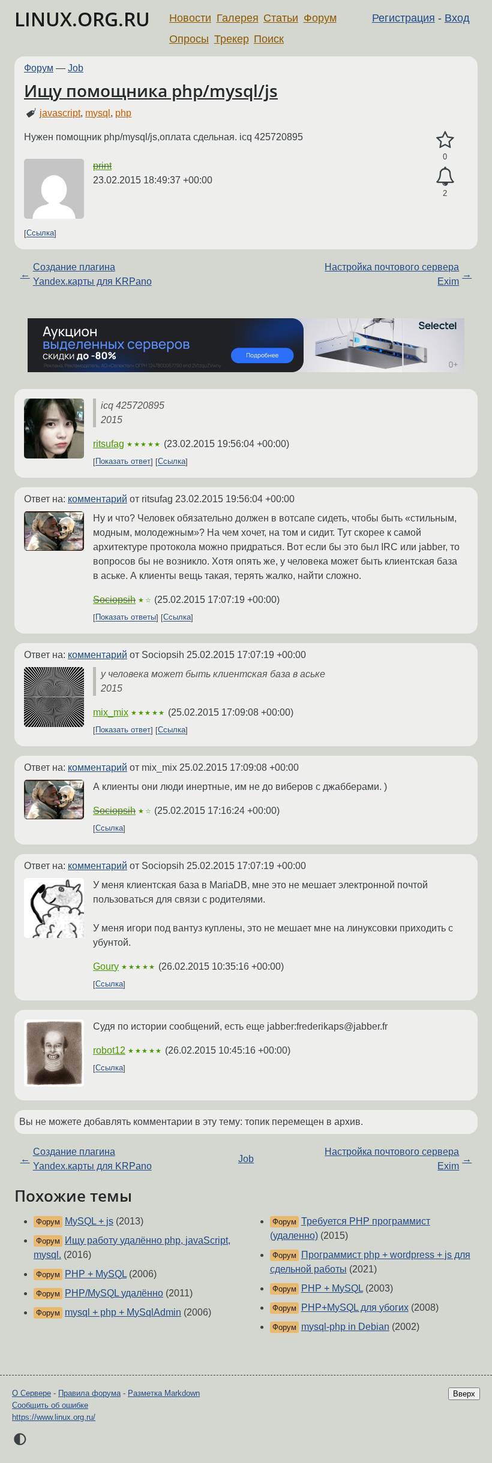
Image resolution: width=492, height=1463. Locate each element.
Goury (106, 966)
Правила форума (89, 1393)
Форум (320, 18)
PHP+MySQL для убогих (355, 1307)
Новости (190, 18)
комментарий (97, 499)
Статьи (280, 18)
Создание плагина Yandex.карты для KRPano (92, 274)
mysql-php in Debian (345, 1327)
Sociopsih (114, 600)
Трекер (231, 39)
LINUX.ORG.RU (82, 19)
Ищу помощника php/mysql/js (151, 90)
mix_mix (110, 712)
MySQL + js (89, 1221)
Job (75, 68)
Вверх (464, 1393)
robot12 (109, 1050)
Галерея (238, 18)
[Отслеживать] (444, 177)
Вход (457, 18)
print (102, 166)
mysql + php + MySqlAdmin (123, 1312)
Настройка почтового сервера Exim (392, 274)
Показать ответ (123, 461)
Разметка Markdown (164, 1393)
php (123, 113)
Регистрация (403, 18)
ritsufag (108, 444)
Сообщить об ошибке (50, 1405)
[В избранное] (444, 140)
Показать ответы (125, 617)
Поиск (269, 39)
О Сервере (31, 1393)
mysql (97, 113)
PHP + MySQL (96, 1274)
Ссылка (40, 233)
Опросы (189, 39)
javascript (60, 113)
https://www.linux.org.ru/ (53, 1417)
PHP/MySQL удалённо (114, 1293)
